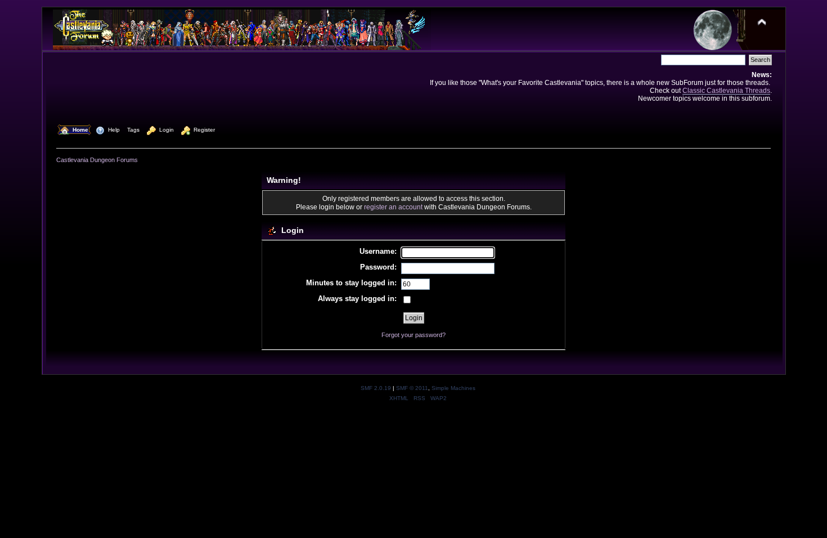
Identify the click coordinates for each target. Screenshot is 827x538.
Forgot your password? (413, 334)
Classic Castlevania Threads (726, 90)
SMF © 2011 (412, 388)
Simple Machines (453, 388)
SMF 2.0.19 (376, 388)
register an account (393, 206)
